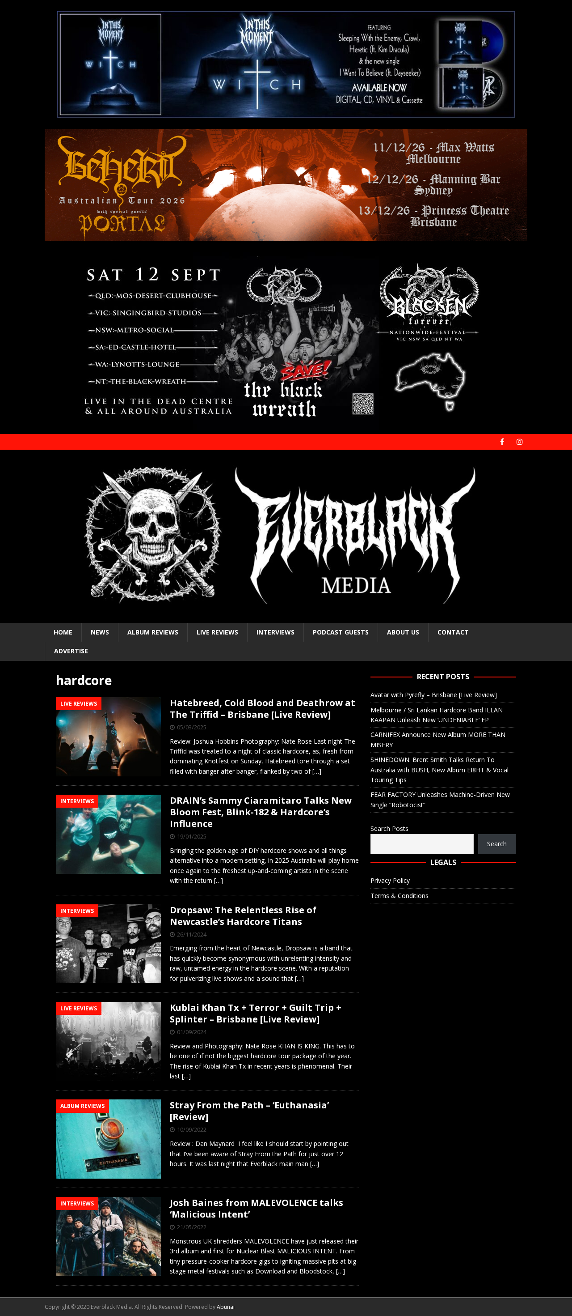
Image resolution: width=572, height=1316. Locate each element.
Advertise (71, 651)
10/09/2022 (191, 1129)
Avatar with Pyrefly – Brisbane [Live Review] (433, 694)
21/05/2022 (191, 1227)
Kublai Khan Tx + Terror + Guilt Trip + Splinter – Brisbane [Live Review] (255, 1013)
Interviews (275, 632)
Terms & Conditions (399, 895)
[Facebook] (502, 442)
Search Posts (389, 828)
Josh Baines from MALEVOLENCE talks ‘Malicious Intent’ (256, 1208)
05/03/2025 (191, 727)
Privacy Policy (390, 880)
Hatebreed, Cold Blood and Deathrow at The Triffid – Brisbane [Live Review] (262, 708)
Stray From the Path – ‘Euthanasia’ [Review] (249, 1111)
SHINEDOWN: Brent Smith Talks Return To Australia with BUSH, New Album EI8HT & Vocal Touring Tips (439, 769)
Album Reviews (152, 632)
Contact (453, 632)
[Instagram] (519, 442)
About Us (403, 632)
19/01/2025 (191, 836)
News (100, 632)
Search (497, 843)
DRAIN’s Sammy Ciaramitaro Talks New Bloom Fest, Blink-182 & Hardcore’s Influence (261, 812)
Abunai (226, 1307)
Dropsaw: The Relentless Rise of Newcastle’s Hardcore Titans (243, 916)
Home (63, 632)
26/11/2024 (191, 934)
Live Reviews (217, 632)
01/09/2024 (191, 1032)
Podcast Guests (341, 632)
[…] (316, 771)
